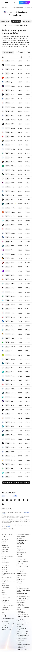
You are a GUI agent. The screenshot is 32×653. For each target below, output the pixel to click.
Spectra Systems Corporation (13, 82)
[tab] (16, 21)
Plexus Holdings (13, 254)
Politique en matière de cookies (23, 608)
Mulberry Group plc (13, 224)
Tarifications (20, 538)
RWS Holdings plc (13, 397)
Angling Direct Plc (13, 128)
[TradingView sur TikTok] (27, 500)
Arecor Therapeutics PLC (13, 132)
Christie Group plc (13, 182)
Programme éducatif (22, 649)
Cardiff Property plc (13, 69)
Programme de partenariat (21, 646)
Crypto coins (5, 547)
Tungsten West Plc (13, 388)
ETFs (3, 543)
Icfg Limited (13, 216)
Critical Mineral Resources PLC (13, 430)
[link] (16, 25)
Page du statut (21, 620)
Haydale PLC (13, 472)
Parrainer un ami (6, 604)
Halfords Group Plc (13, 258)
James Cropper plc (13, 119)
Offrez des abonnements (20, 542)
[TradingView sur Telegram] (23, 500)
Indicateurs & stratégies (8, 624)
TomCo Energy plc (13, 308)
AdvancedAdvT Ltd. (13, 401)
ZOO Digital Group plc (13, 199)
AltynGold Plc (13, 460)
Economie (4, 567)
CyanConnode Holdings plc (13, 300)
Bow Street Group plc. (13, 90)
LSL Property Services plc (13, 422)
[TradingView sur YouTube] (11, 500)
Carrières (19, 581)
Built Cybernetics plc (13, 426)
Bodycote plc (13, 287)
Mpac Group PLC (13, 435)
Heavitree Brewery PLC (13, 61)
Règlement (5, 607)
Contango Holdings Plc (13, 237)
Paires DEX (5, 551)
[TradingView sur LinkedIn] (19, 500)
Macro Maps (5, 585)
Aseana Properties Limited (13, 136)
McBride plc (13, 153)
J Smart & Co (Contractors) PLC (13, 338)
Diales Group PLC (13, 86)
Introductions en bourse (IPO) (8, 573)
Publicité (19, 642)
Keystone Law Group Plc (13, 355)
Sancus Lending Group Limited (13, 103)
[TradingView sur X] (3, 500)
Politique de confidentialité (21, 604)
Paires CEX (5, 549)
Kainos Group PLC (13, 342)
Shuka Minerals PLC (13, 439)
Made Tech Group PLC (13, 376)
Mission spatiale (21, 575)
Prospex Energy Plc (13, 296)
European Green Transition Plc (13, 393)
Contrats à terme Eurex (23, 565)
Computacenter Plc (13, 157)
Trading (4, 615)
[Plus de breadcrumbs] (9, 7)
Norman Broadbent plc (13, 195)
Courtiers (19, 551)
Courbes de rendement (8, 582)
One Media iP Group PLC (13, 409)
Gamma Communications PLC (13, 271)
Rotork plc (13, 229)
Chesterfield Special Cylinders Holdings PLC (13, 191)
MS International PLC (13, 384)
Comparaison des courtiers (21, 553)
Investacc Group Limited (13, 98)
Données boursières (22, 540)
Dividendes (5, 571)
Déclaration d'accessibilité (21, 611)
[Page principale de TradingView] (6, 3)
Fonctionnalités (21, 536)
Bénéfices (4, 569)
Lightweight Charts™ (22, 632)
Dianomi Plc (13, 73)
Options (4, 583)
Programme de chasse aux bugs (23, 617)
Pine (3, 553)
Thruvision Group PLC (13, 241)
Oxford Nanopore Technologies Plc (13, 363)
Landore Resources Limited (13, 140)
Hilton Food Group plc (13, 350)
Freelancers (5, 627)
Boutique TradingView (23, 588)
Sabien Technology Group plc (13, 447)
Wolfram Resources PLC (13, 65)
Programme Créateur (7, 605)
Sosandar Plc (13, 456)
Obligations (5, 545)
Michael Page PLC (13, 380)
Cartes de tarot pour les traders (23, 590)
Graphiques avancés (22, 633)
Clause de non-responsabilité (21, 601)
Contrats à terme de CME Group (22, 562)
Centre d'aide (20, 579)
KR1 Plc (13, 174)
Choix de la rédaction (8, 618)
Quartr (8, 526)
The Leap (19, 556)
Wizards (4, 626)
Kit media (19, 583)
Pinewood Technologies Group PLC (13, 250)
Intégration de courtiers (23, 644)
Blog (18, 577)
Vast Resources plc (13, 178)
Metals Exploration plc (13, 245)
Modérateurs (5, 609)
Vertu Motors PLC (13, 464)
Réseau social (5, 600)
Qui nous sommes (22, 573)
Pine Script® (5, 587)
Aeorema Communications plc (13, 405)
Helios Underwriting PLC (13, 212)
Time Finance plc (13, 329)
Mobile (3, 593)
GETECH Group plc (13, 283)
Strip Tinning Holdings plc (13, 372)
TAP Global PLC (13, 468)
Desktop (4, 594)
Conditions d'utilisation (23, 599)
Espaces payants (6, 629)
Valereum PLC (13, 203)
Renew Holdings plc (13, 451)
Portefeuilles (5, 580)
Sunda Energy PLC (13, 275)
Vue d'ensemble (21, 549)
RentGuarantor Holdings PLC (13, 115)
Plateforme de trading (23, 635)
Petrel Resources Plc (13, 292)
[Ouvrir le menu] (2, 2)
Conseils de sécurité (22, 614)
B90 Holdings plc (13, 124)
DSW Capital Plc (13, 325)
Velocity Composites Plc (13, 94)
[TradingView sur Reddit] (3, 504)
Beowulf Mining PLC (13, 359)
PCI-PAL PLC (13, 161)
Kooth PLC (13, 145)
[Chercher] (15, 2)
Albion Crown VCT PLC (13, 166)
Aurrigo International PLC (13, 187)
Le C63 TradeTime (22, 593)
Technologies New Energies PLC (13, 220)
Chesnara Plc (13, 233)
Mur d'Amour (5, 602)
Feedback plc (13, 279)
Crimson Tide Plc (13, 262)
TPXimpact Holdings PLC (13, 321)
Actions (4, 541)
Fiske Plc (13, 346)
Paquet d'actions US (22, 567)
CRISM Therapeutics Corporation (13, 149)
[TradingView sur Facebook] (7, 500)
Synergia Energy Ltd (13, 170)
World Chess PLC (13, 107)
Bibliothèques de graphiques (21, 629)
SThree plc (13, 443)
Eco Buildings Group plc (13, 208)
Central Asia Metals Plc (13, 418)
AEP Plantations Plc (13, 367)
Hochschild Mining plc (13, 334)
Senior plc (13, 477)
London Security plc (13, 77)
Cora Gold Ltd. (13, 414)
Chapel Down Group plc (13, 304)
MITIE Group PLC (13, 317)
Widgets (19, 626)
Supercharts (5, 536)
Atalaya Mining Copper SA (13, 313)
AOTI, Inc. (13, 266)
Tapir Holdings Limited (13, 111)
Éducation (4, 616)
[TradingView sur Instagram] (15, 500)
